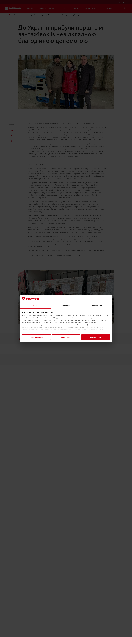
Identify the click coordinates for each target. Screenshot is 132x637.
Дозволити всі (95, 337)
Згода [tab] (35, 305)
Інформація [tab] (66, 305)
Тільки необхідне (36, 337)
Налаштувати (65, 337)
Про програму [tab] (97, 305)
